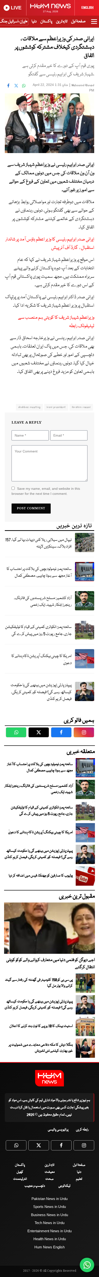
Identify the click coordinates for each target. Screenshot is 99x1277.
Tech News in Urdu (49, 1223)
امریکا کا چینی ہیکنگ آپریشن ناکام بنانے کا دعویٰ (41, 659)
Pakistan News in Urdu (49, 1199)
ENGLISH (87, 7)
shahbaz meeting (29, 407)
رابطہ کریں (82, 1129)
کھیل (20, 1172)
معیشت (50, 1172)
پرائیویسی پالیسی (58, 1129)
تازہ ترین (61, 22)
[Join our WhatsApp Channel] (87, 1265)
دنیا (34, 22)
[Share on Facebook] (8, 85)
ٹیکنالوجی (64, 1186)
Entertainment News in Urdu (49, 1231)
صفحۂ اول (78, 22)
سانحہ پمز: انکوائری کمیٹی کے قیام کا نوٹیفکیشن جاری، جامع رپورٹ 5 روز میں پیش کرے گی (38, 630)
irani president (56, 407)
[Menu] (94, 23)
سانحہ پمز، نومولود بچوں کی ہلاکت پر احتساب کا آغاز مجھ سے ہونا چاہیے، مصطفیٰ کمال (39, 572)
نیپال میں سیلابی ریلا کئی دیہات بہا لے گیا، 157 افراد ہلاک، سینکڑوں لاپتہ (38, 543)
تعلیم (79, 1179)
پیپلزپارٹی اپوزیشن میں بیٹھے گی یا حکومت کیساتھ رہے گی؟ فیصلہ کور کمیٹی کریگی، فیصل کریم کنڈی (41, 692)
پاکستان (46, 22)
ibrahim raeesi (81, 407)
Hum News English (49, 1247)
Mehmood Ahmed (83, 85)
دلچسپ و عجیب (35, 1186)
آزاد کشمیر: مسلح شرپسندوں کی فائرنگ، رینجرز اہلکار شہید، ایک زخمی (43, 601)
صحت (49, 1179)
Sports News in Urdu (49, 1207)
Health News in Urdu (49, 1239)
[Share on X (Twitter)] (16, 85)
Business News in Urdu (49, 1215)
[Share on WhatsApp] (23, 85)
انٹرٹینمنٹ (20, 1179)
